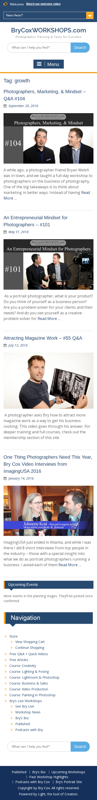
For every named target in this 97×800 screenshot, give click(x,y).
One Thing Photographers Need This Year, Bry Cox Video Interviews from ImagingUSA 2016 (48, 464)
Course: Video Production (28, 689)
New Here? (14, 15)
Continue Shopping (29, 647)
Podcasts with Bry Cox (32, 782)
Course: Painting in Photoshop (32, 695)
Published (22, 724)
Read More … (49, 318)
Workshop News (27, 712)
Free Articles (18, 660)
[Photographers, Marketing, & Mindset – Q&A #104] (48, 138)
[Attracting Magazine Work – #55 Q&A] (48, 381)
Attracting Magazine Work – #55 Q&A (43, 338)
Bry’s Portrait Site (69, 782)
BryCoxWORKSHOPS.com (48, 30)
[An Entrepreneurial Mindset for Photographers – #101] (48, 264)
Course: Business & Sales (28, 683)
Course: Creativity (22, 665)
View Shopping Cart (30, 641)
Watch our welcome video (43, 4)
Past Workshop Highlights (48, 777)
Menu (53, 64)
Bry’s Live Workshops (25, 701)
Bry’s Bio (22, 718)
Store (13, 636)
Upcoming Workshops (68, 772)
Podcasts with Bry (29, 729)
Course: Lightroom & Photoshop (34, 677)
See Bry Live (24, 706)
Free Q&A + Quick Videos (28, 654)
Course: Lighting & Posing (29, 671)
